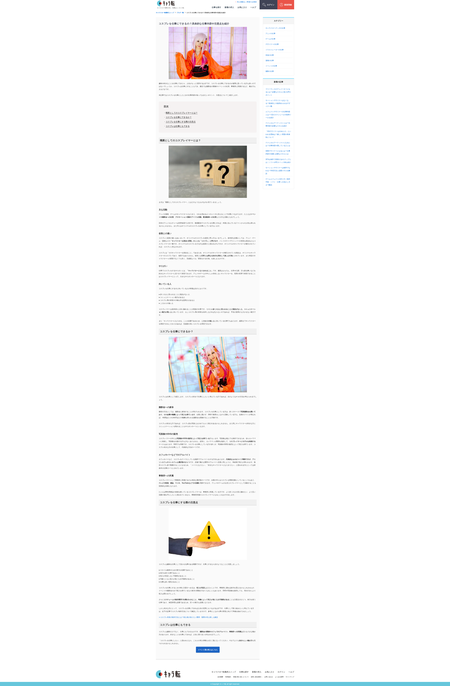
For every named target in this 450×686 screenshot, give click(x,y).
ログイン (270, 4)
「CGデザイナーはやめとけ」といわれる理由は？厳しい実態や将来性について (278, 134)
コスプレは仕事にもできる (178, 126)
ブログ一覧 (180, 12)
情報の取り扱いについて (241, 677)
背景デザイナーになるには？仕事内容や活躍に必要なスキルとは (278, 152)
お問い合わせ (268, 677)
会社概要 (220, 677)
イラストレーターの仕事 (275, 49)
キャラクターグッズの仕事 (275, 28)
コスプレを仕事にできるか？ (179, 117)
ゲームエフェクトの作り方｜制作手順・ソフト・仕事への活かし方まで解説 (278, 182)
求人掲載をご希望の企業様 (247, 2)
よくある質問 (279, 677)
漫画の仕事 (270, 60)
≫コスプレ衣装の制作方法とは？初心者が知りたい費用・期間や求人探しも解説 (188, 617)
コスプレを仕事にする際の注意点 (181, 121)
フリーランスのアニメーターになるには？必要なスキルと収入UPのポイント (278, 92)
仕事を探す (216, 7)
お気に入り (242, 7)
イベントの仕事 (271, 66)
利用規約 (228, 677)
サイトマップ (290, 677)
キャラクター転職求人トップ (165, 12)
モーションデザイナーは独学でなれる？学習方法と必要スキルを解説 (278, 170)
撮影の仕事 (270, 71)
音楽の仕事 (270, 55)
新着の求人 (229, 7)
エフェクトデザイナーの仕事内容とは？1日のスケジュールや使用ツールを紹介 (278, 114)
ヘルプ (253, 7)
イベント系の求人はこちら (208, 649)
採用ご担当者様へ (256, 677)
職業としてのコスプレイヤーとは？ (182, 112)
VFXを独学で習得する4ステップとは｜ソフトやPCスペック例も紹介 (278, 160)
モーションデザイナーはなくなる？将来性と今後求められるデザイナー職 (278, 103)
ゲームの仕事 (270, 39)
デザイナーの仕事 (272, 44)
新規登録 (288, 4)
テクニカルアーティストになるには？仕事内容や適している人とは (278, 144)
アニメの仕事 (270, 33)
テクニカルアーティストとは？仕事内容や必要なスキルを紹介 (278, 124)
